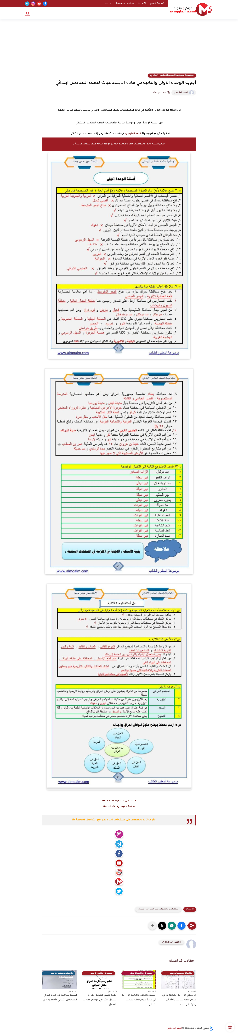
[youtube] (39, 3)
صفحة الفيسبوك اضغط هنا (119, 807)
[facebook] (45, 3)
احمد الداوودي (181, 92)
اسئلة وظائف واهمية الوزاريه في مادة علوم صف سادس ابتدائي (139, 1000)
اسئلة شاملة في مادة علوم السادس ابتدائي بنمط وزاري (60, 997)
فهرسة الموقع (157, 3)
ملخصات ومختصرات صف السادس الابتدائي (172, 75)
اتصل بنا (142, 3)
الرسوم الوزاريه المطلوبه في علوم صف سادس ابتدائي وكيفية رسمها (179, 1000)
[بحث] (27, 13)
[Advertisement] (119, 48)
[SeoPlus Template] (211, 1028)
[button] (181, 926)
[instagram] (33, 3)
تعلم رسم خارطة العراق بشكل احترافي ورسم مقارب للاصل (100, 1000)
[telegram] (27, 3)
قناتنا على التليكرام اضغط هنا (119, 801)
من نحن (108, 3)
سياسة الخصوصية (125, 3)
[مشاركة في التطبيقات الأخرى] (152, 926)
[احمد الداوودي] (191, 9)
